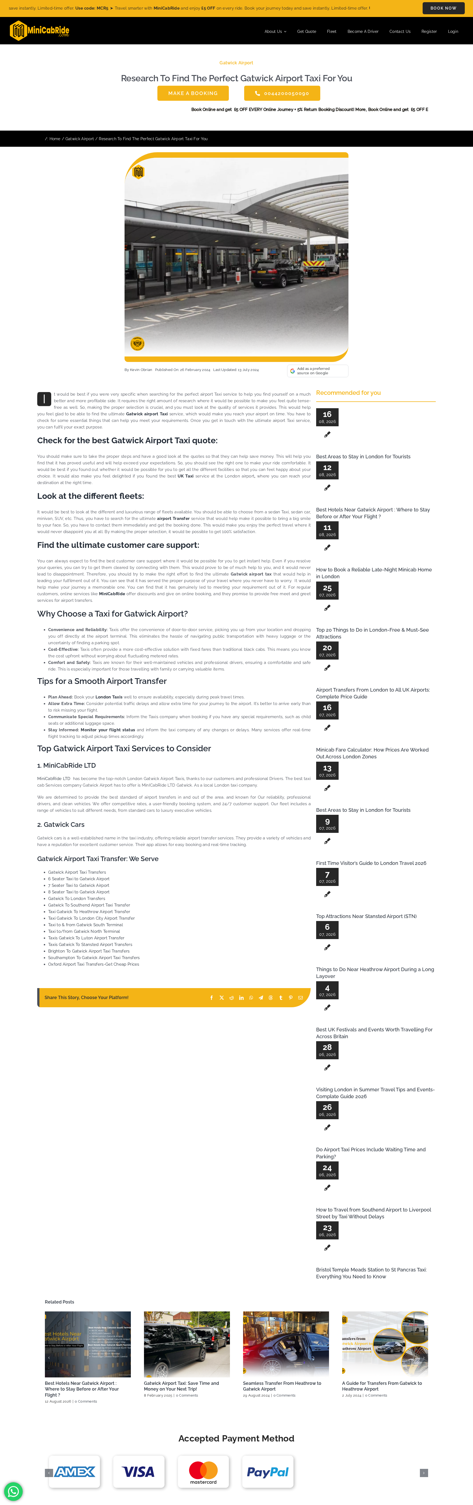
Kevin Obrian (141, 370)
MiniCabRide (112, 593)
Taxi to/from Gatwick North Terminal (84, 931)
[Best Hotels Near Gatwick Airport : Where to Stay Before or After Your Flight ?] (88, 1344)
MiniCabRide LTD (54, 778)
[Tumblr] (281, 998)
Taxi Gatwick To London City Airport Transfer (91, 918)
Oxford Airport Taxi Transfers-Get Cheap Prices (93, 964)
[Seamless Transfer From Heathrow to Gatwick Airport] (286, 1344)
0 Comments (86, 1401)
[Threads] (271, 998)
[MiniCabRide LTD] (39, 22)
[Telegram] (261, 998)
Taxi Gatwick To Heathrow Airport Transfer (89, 911)
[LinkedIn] (241, 998)
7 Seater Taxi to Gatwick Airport (78, 885)
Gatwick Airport (236, 62)
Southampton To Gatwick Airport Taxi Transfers (94, 957)
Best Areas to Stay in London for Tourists (363, 456)
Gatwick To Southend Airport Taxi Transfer (89, 905)
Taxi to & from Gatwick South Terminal (85, 924)
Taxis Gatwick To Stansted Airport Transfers (90, 944)
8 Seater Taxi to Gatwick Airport (79, 892)
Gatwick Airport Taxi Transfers (77, 872)
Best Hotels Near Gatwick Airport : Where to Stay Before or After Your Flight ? (82, 1389)
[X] (222, 998)
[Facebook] (212, 998)
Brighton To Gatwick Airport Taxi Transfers (89, 951)
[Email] (300, 998)
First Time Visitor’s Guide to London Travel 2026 (371, 863)
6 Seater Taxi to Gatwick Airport (79, 878)
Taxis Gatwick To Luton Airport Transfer (86, 938)
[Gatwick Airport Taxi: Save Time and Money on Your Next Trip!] (187, 1344)
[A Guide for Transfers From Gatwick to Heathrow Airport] (385, 1344)
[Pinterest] (291, 998)
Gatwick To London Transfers (76, 898)
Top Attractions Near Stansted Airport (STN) (366, 916)
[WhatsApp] (251, 998)
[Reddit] (231, 998)
